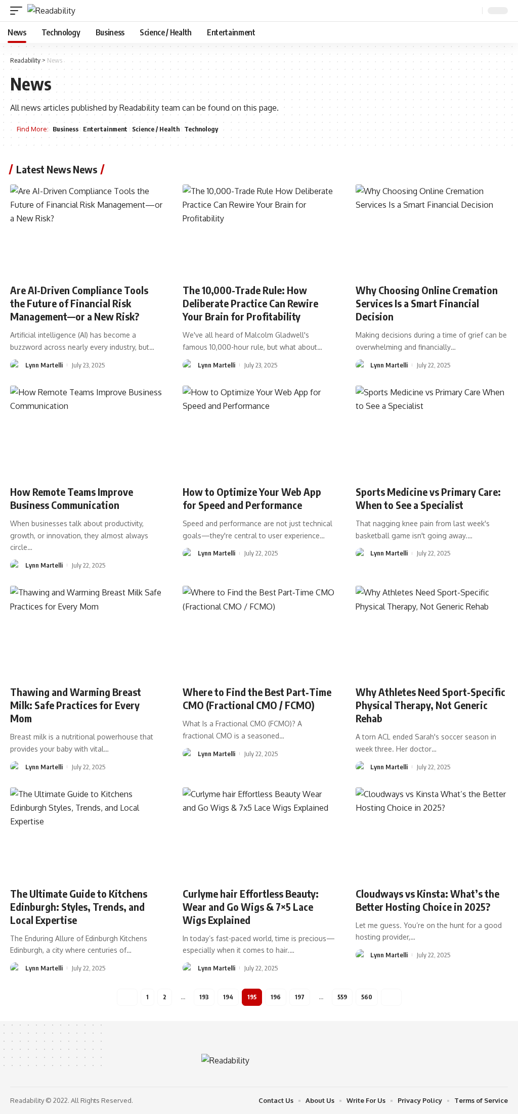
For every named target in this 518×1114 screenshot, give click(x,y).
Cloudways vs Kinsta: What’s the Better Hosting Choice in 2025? (427, 900)
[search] (473, 11)
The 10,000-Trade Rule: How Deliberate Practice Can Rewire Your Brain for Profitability (250, 303)
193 (204, 997)
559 (342, 997)
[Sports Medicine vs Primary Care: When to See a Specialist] (432, 431)
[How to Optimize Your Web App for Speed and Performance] (259, 431)
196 (276, 997)
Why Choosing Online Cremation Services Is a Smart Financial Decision (427, 303)
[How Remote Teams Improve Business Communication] (86, 431)
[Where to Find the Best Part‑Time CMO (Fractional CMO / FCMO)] (259, 631)
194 (228, 997)
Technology (201, 129)
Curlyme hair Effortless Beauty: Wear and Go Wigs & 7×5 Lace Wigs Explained (251, 906)
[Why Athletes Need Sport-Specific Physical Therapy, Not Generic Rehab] (432, 631)
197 (300, 997)
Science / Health (156, 129)
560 (366, 997)
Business (65, 129)
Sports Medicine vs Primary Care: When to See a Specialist (428, 498)
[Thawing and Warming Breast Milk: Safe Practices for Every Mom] (86, 631)
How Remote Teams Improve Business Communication (71, 498)
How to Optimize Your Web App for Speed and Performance (252, 498)
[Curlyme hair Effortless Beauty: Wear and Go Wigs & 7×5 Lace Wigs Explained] (259, 833)
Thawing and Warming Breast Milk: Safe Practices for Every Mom (75, 704)
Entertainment (105, 129)
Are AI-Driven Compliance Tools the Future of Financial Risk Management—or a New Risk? (79, 303)
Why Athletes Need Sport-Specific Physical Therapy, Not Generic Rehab (430, 704)
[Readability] (51, 11)
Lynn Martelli (44, 365)
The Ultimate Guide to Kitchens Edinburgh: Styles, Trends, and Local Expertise (78, 906)
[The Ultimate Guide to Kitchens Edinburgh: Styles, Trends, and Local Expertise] (86, 833)
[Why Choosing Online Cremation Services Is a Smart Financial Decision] (432, 230)
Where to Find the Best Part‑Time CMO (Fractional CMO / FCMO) (257, 698)
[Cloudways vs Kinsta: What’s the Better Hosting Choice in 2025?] (432, 833)
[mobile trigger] (18, 11)
